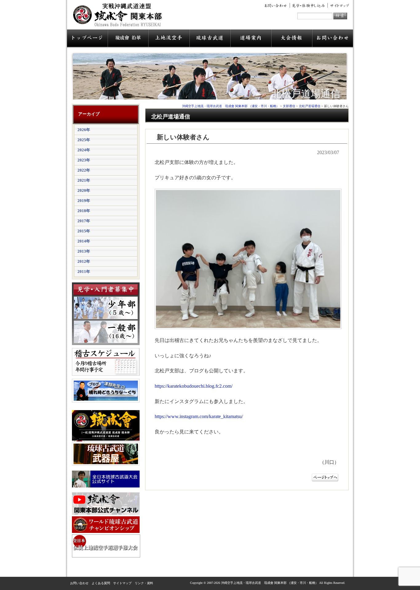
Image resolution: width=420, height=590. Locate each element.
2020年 (83, 190)
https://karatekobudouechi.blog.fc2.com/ (193, 386)
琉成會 (128, 38)
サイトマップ (338, 5)
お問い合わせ (276, 5)
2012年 (83, 261)
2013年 (83, 251)
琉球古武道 (209, 38)
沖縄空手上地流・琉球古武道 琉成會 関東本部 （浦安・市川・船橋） (119, 17)
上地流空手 (168, 38)
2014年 (83, 241)
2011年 (83, 271)
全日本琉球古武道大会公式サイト (106, 479)
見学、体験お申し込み (309, 5)
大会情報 (291, 38)
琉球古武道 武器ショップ (106, 454)
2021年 (83, 180)
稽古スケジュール (106, 362)
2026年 (83, 129)
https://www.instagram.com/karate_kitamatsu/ (199, 416)
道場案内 (250, 38)
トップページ (87, 38)
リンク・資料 (144, 583)
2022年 (83, 170)
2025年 (83, 140)
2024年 (83, 150)
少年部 (105, 308)
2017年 (83, 221)
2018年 (83, 210)
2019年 (83, 200)
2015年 (83, 231)
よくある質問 (101, 583)
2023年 (83, 160)
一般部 (105, 332)
